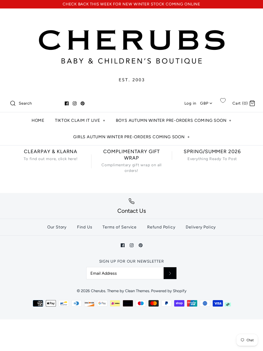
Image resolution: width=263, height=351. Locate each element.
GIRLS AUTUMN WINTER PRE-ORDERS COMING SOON (131, 136)
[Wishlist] (223, 100)
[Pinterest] (82, 103)
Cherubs (98, 291)
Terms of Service (119, 227)
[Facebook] (67, 103)
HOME (38, 120)
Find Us (84, 227)
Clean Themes (137, 291)
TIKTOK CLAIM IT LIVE (80, 120)
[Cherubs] (131, 17)
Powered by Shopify (168, 291)
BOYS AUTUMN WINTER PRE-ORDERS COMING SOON (174, 120)
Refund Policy (161, 227)
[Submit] (170, 273)
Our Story (57, 227)
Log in (190, 103)
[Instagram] (75, 103)
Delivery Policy (201, 227)
